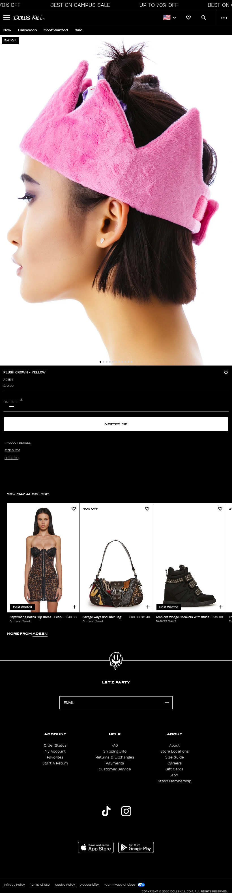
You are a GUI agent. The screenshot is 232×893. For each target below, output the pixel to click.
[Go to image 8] (122, 362)
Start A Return (55, 763)
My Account (55, 751)
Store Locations (174, 751)
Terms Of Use (40, 884)
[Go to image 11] (131, 362)
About (174, 745)
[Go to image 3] (107, 362)
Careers (174, 763)
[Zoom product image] (116, 200)
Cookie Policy (65, 884)
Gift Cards (174, 769)
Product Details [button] (18, 442)
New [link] (7, 30)
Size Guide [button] (12, 450)
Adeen (8, 379)
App (174, 775)
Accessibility (89, 884)
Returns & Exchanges (115, 757)
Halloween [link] (27, 30)
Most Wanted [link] (56, 30)
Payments (115, 763)
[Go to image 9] (125, 362)
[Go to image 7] (119, 362)
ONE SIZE (11, 402)
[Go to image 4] (110, 362)
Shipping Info (114, 751)
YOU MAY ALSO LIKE (28, 494)
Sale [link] (78, 30)
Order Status (55, 745)
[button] (78, 5)
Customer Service (115, 769)
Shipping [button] (11, 458)
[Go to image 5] (113, 362)
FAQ (114, 745)
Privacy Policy (14, 884)
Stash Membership (174, 781)
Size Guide (174, 757)
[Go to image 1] (100, 362)
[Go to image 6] (116, 362)
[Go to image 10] (128, 362)
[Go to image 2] (103, 362)
